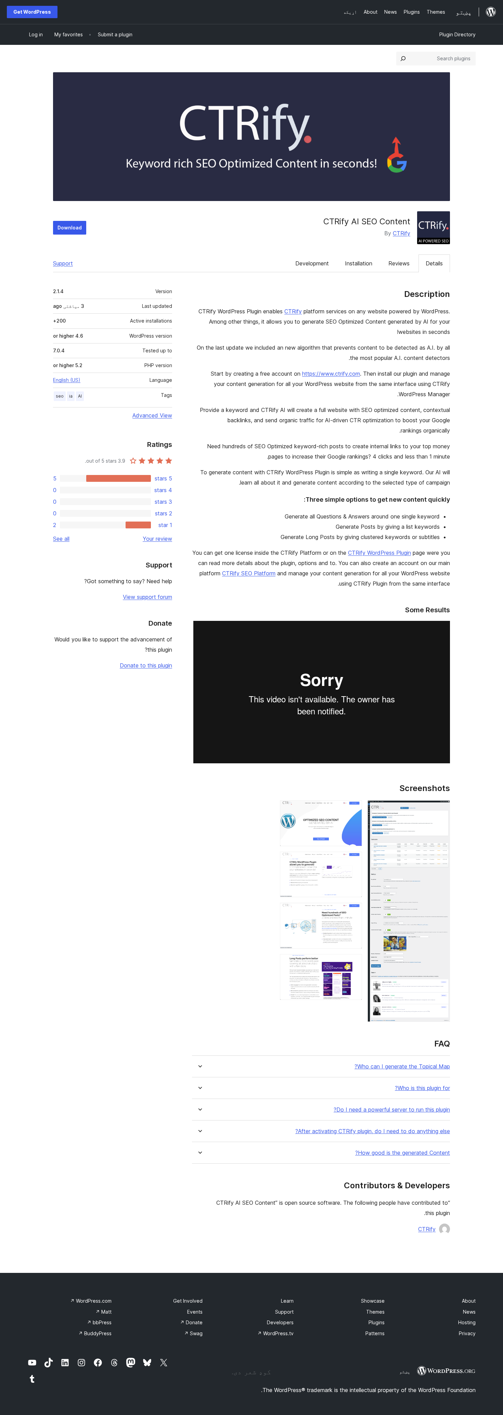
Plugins (377, 1322)
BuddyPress (95, 1333)
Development (312, 263)
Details (434, 263)
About (469, 1301)
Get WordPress (32, 12)
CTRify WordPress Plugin (379, 552)
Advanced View (152, 415)
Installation (358, 263)
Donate (191, 1322)
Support (63, 263)
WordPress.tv (275, 1333)
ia (71, 396)
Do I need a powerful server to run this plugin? (392, 1109)
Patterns (375, 1333)
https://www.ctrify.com (331, 373)
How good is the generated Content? (402, 1153)
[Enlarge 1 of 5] (440, 809)
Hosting (467, 1322)
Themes (375, 1312)
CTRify (401, 233)
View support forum (147, 596)
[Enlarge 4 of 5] (352, 912)
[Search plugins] (403, 58)
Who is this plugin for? (422, 1088)
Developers (280, 1322)
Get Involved (188, 1301)
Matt (103, 1312)
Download (69, 227)
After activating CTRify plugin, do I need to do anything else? (372, 1131)
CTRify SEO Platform (248, 573)
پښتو (404, 1371)
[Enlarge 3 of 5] (352, 860)
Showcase (373, 1301)
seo (60, 396)
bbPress (99, 1322)
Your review (157, 538)
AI (80, 396)
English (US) (66, 380)
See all (61, 538)
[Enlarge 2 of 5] (352, 809)
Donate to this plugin (146, 665)
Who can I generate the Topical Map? (402, 1066)
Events (195, 1312)
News (469, 1312)
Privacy (467, 1333)
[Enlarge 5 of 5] (352, 963)
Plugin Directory (457, 34)
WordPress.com (91, 1301)
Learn (287, 1301)
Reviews (399, 263)
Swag (193, 1333)
